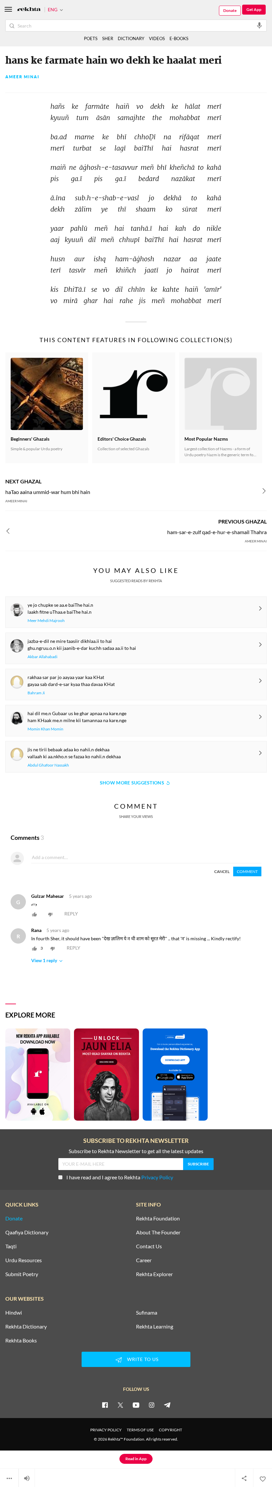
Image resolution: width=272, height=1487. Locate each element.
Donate (230, 10)
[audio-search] (259, 25)
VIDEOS (157, 38)
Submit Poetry (21, 1274)
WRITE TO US (143, 1359)
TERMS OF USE (140, 1429)
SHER (107, 38)
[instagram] (151, 1404)
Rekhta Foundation (158, 1218)
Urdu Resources (23, 1260)
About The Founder (158, 1232)
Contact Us (149, 1246)
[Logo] (29, 10)
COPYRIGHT (170, 1429)
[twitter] (120, 1404)
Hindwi (13, 1312)
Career (144, 1260)
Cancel (222, 871)
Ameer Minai (22, 77)
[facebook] (105, 1404)
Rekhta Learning (154, 1326)
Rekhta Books (21, 1340)
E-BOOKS (179, 38)
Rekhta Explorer (154, 1274)
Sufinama (146, 1312)
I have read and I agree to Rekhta (119, 1177)
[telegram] (167, 1404)
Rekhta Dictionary (26, 1326)
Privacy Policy (157, 1177)
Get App (253, 9)
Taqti (11, 1246)
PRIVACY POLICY (106, 1429)
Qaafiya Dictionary (26, 1232)
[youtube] (136, 1404)
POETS (91, 38)
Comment (247, 871)
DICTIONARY (131, 38)
